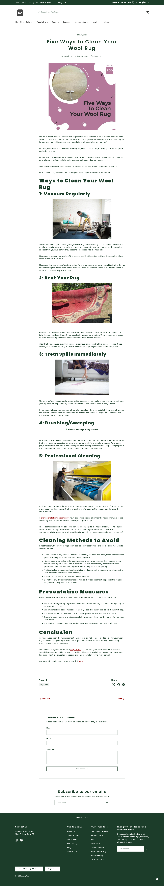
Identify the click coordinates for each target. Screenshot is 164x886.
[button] (147, 12)
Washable (41, 22)
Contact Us (72, 851)
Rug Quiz (62, 2)
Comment (50, 749)
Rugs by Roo (24, 876)
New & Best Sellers (23, 22)
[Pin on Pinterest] (123, 684)
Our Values (72, 839)
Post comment (82, 769)
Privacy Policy (97, 855)
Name (49, 728)
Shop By (95, 22)
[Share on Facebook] (118, 684)
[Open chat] (157, 879)
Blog (69, 847)
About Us (71, 831)
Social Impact (73, 835)
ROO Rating (72, 843)
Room (54, 22)
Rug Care (44, 685)
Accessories (80, 22)
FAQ (93, 839)
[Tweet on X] (113, 684)
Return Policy (97, 835)
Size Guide (95, 843)
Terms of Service (98, 859)
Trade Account (97, 847)
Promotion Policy (98, 851)
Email (48, 738)
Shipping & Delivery (99, 831)
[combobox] (82, 12)
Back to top (81, 818)
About (107, 22)
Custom (66, 22)
